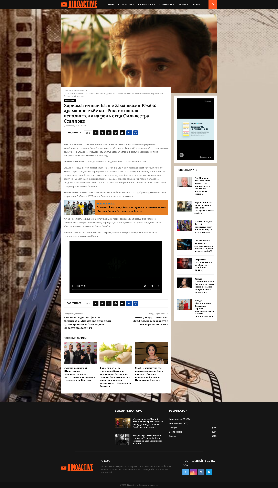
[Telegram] (209, 472)
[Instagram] (193, 472)
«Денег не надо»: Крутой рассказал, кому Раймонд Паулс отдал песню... (203, 226)
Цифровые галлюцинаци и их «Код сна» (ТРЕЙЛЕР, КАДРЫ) (203, 265)
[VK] (201, 472)
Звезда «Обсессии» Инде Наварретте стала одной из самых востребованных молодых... (204, 285)
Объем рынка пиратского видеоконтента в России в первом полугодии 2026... (204, 245)
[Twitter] (185, 472)
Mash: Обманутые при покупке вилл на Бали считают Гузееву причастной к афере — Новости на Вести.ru (149, 373)
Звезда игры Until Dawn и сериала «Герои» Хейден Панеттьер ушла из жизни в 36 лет (147, 439)
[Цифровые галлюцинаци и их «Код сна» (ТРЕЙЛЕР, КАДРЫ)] (184, 263)
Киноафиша (165, 4)
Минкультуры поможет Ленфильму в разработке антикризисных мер (150, 321)
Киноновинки (145, 4)
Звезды (182, 4)
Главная (110, 4)
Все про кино (125, 4)
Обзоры (196, 4)
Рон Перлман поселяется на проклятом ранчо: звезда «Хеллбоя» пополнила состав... (202, 186)
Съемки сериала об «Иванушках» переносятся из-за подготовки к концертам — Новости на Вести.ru (79, 373)
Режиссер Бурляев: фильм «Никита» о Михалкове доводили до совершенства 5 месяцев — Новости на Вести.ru (87, 322)
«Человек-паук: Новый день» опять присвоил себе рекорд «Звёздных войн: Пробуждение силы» (148, 423)
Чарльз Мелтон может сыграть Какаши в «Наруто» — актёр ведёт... (204, 207)
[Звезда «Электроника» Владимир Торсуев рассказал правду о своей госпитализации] (184, 304)
